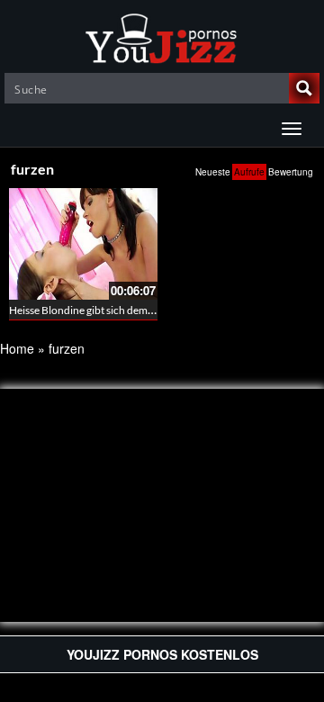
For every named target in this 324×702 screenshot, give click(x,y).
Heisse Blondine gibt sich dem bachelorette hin (118, 310)
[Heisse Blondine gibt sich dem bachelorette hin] (83, 242)
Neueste (212, 172)
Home (17, 348)
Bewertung (290, 172)
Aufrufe (249, 172)
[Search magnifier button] (304, 88)
